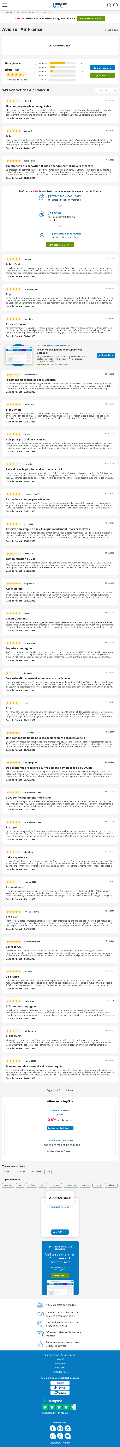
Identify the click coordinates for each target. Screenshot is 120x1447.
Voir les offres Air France (58, 1151)
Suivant (69, 1090)
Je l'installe (104, 355)
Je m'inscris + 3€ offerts (91, 18)
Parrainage (60, 1363)
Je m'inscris (102, 75)
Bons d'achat (60, 1367)
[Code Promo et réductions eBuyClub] (60, 5)
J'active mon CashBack (58, 1128)
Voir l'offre (58, 1232)
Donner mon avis (102, 68)
